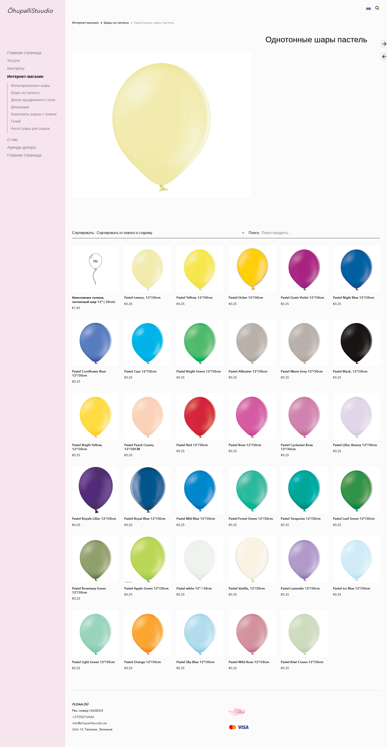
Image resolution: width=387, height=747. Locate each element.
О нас (12, 139)
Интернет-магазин (25, 76)
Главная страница (24, 52)
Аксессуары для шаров (30, 128)
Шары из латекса (25, 93)
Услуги (13, 60)
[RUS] (368, 8)
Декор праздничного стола (33, 100)
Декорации (20, 107)
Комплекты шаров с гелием (33, 114)
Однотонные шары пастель (154, 23)
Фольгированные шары (30, 85)
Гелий (16, 121)
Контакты (15, 68)
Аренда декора (21, 147)
